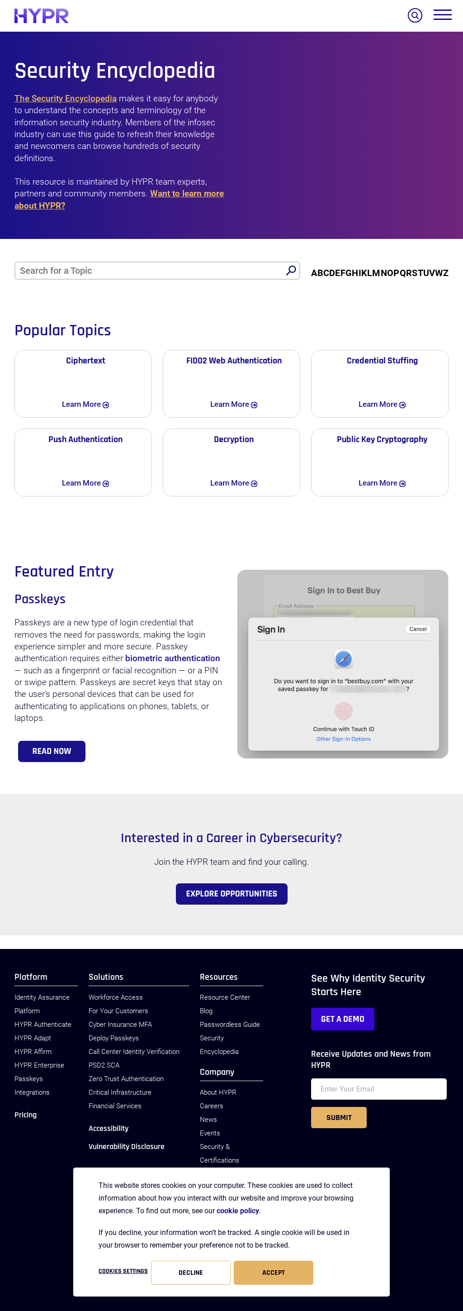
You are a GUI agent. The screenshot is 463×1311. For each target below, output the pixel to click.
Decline (191, 1273)
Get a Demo (342, 1019)
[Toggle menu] (442, 17)
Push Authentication (85, 439)
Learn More (94, 404)
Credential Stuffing (382, 361)
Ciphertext (85, 361)
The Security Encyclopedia (65, 99)
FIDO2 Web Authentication (234, 361)
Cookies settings (123, 1271)
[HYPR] (41, 16)
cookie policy (238, 1210)
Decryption (234, 439)
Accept (273, 1273)
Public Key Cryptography (382, 439)
